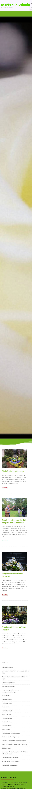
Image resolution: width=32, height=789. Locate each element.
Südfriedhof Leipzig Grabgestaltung (10, 761)
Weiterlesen (4, 487)
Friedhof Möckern (6, 695)
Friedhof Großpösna (7, 725)
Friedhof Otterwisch (7, 718)
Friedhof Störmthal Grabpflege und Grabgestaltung (14, 744)
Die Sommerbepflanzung (8, 682)
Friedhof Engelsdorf (7, 710)
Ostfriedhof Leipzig (6, 748)
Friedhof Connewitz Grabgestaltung (10, 737)
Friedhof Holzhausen (7, 703)
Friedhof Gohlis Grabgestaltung (9, 765)
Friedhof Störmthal (6, 722)
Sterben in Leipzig (15, 4)
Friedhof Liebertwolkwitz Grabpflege (11, 733)
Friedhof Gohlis (5, 707)
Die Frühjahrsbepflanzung (13, 471)
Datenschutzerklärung (7, 667)
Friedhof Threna (6, 729)
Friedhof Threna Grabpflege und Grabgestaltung (14, 740)
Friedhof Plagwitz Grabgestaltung (10, 757)
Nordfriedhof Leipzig (7, 699)
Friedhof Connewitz (6, 714)
